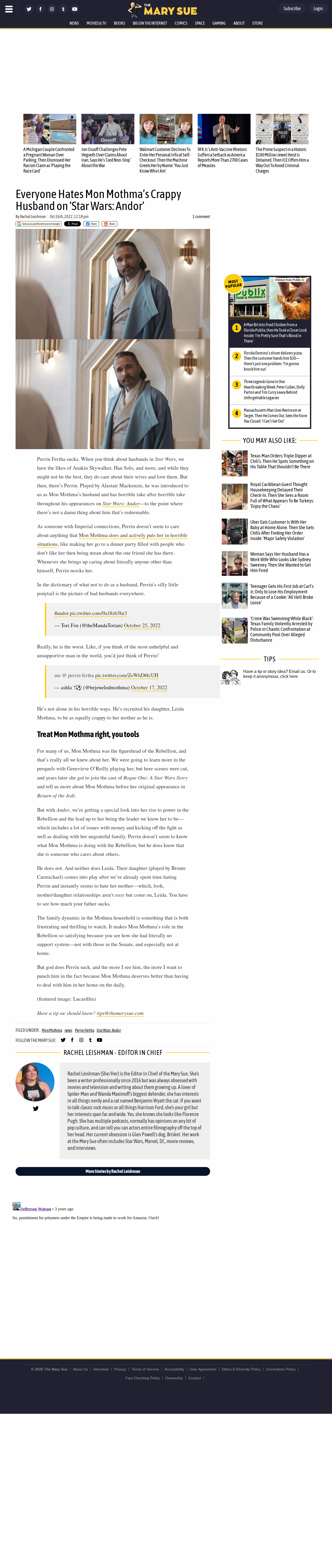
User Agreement (203, 1369)
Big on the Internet (150, 23)
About (239, 23)
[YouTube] (74, 12)
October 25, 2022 (142, 625)
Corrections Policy (281, 1369)
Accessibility (174, 1369)
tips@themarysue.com (120, 1012)
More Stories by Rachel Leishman (113, 1171)
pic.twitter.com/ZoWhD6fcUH (126, 675)
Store (257, 23)
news (68, 1030)
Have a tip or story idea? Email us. (274, 671)
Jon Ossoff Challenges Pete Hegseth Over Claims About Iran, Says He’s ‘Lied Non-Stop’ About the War (106, 157)
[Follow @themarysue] (29, 12)
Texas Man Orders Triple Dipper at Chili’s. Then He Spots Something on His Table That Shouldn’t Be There (282, 461)
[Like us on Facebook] (40, 12)
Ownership (174, 1378)
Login (318, 8)
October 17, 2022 (149, 687)
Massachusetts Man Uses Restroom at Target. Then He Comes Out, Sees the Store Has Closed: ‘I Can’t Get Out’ (275, 415)
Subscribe (292, 8)
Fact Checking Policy (143, 1378)
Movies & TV (96, 23)
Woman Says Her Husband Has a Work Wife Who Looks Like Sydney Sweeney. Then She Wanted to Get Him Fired (280, 562)
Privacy (120, 1369)
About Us (80, 1369)
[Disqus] (114, 1265)
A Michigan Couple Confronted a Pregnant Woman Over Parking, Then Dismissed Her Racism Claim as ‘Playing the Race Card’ (48, 160)
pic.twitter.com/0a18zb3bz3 (98, 612)
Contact (194, 1378)
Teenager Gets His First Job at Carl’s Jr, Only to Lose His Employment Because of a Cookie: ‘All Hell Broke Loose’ (282, 594)
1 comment (201, 216)
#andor (61, 612)
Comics (181, 23)
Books (119, 23)
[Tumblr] (63, 12)
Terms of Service (145, 1369)
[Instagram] (52, 12)
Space (200, 23)
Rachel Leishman (33, 216)
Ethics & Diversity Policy (241, 1369)
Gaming (219, 23)
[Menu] (9, 9)
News (74, 23)
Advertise (101, 1369)
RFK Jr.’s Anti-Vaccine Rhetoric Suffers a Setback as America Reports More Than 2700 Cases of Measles (223, 157)
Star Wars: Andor (121, 503)
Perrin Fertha (84, 1030)
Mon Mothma (52, 1030)
